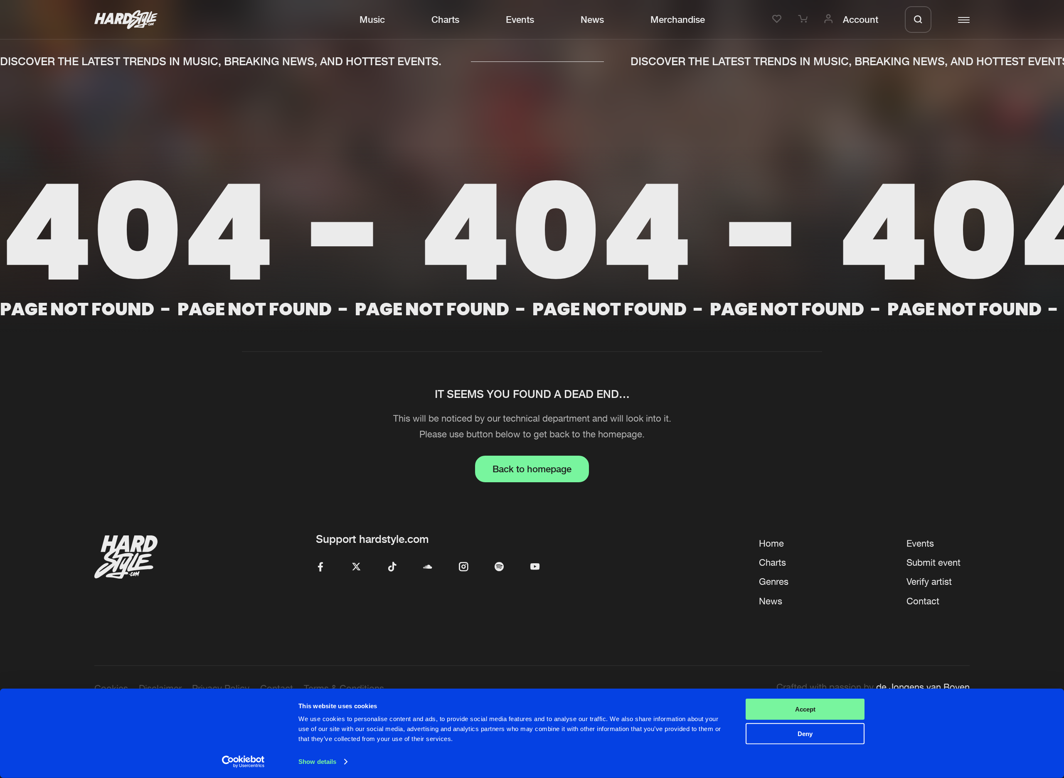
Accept (805, 709)
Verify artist (929, 581)
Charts (445, 19)
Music (372, 19)
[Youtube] (534, 567)
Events (520, 19)
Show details (317, 761)
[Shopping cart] (804, 19)
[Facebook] (320, 567)
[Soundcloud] (427, 567)
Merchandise (677, 19)
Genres (773, 581)
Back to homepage (532, 468)
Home (771, 543)
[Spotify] (499, 567)
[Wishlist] (778, 19)
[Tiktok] (392, 567)
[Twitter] (356, 567)
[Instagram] (463, 567)
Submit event (933, 562)
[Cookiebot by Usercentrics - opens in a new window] (243, 762)
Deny (805, 733)
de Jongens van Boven (923, 687)
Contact (922, 601)
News (592, 19)
